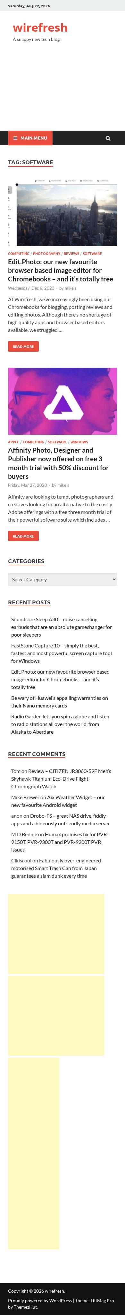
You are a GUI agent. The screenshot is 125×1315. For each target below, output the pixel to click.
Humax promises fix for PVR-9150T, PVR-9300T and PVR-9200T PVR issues (60, 841)
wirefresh (40, 27)
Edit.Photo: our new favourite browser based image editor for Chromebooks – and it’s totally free (60, 270)
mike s (71, 288)
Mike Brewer (25, 797)
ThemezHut (25, 1307)
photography (46, 253)
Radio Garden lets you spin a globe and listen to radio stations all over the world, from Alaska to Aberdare (60, 724)
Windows (79, 441)
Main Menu (34, 138)
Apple (13, 441)
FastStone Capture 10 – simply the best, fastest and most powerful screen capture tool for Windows (61, 653)
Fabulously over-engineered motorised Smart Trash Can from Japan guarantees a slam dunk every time (56, 868)
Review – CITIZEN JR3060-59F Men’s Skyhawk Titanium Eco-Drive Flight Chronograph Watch (61, 778)
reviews (71, 253)
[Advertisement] (62, 92)
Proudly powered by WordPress (40, 1300)
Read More (21, 345)
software (92, 253)
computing (18, 253)
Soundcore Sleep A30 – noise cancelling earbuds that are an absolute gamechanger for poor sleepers (61, 627)
